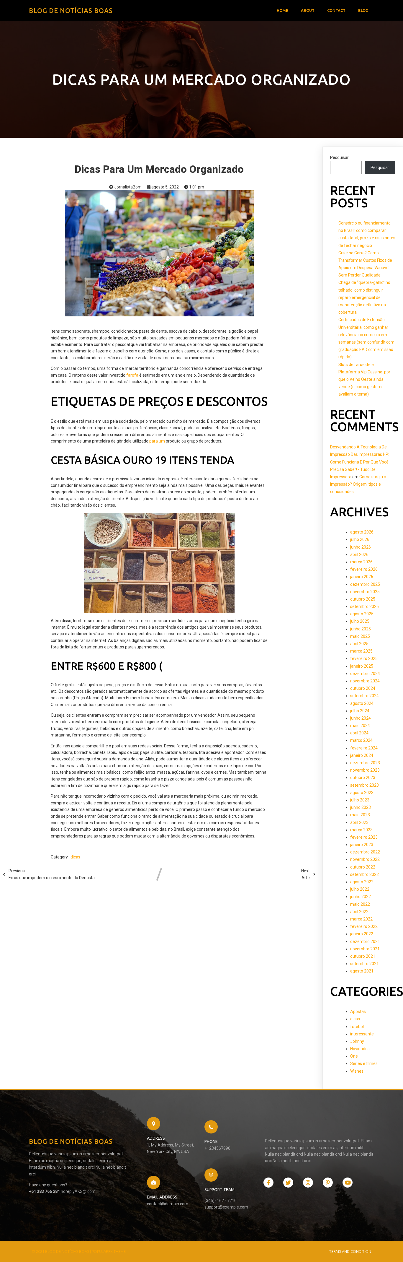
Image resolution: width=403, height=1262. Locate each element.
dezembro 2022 (365, 852)
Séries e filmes (364, 1063)
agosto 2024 (361, 703)
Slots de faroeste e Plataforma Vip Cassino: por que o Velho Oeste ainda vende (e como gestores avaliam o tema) (364, 379)
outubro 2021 (362, 956)
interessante (362, 1034)
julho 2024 (359, 710)
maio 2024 (360, 725)
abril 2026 (359, 554)
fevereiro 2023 (364, 837)
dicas (75, 857)
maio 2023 (360, 814)
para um (157, 441)
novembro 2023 (365, 770)
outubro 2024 (362, 688)
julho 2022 (359, 889)
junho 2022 (360, 896)
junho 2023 (360, 807)
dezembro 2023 (365, 762)
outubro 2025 (362, 599)
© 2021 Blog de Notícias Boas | (62, 1251)
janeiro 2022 (361, 933)
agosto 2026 (361, 532)
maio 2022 (360, 904)
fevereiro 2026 (364, 569)
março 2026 (361, 562)
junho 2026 (360, 547)
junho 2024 (360, 718)
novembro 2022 (365, 859)
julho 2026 (359, 539)
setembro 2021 (364, 963)
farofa (132, 375)
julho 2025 (359, 621)
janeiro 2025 (361, 666)
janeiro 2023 (361, 844)
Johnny (357, 1041)
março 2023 (361, 829)
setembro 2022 (364, 874)
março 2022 (361, 919)
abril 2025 (359, 643)
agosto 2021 (361, 971)
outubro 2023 (362, 777)
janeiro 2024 (361, 755)
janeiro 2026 (361, 576)
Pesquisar (339, 157)
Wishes (356, 1071)
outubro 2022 (362, 867)
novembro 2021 (365, 949)
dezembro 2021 (365, 941)
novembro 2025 (365, 591)
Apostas (358, 1011)
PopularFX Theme (109, 1251)
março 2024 (361, 740)
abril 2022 (359, 911)
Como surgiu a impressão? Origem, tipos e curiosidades (358, 484)
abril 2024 (359, 733)
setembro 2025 (364, 606)
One (354, 1056)
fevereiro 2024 (364, 748)
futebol (357, 1026)
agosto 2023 (361, 792)
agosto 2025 (361, 614)
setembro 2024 (364, 695)
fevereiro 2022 (364, 926)
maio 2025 (360, 636)
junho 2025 (360, 629)
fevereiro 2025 (364, 658)
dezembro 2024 (365, 673)
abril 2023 (359, 822)
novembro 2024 (365, 681)
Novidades (360, 1048)
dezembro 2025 (365, 584)
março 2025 (361, 651)
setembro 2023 (364, 785)
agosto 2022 (361, 881)
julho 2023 (359, 800)
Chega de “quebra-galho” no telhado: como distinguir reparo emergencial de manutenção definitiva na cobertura (364, 297)
